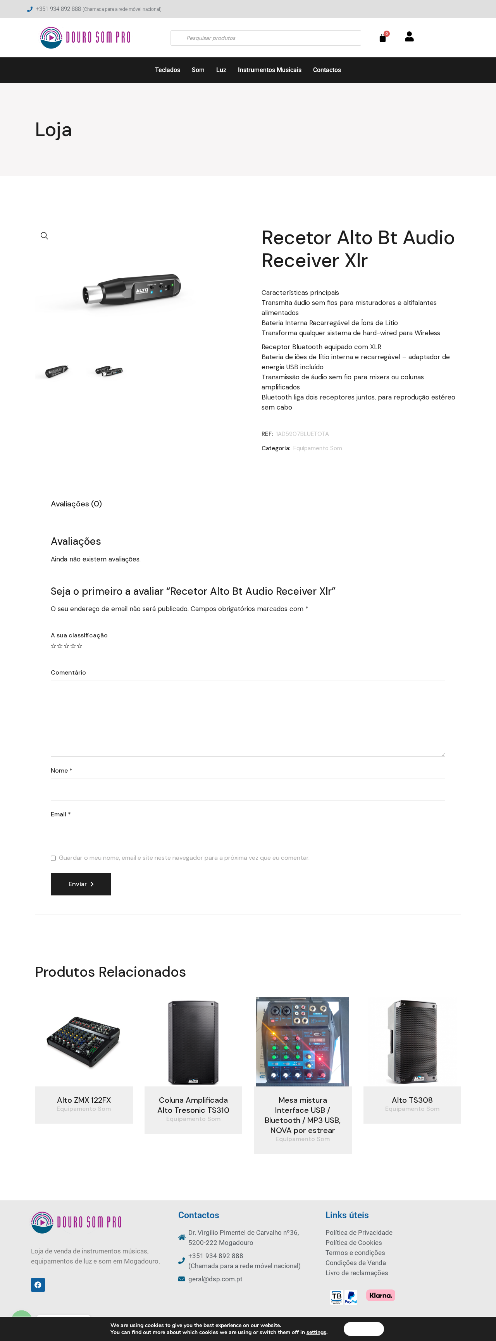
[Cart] (382, 38)
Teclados (167, 70)
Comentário (68, 673)
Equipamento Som (317, 448)
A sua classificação (79, 635)
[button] (44, 236)
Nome (61, 771)
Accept (363, 1328)
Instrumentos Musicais (269, 70)
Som (198, 70)
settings (316, 1332)
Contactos (327, 70)
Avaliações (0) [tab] (76, 504)
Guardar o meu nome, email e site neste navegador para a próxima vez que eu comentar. (184, 857)
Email (61, 814)
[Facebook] (38, 1285)
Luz (221, 70)
